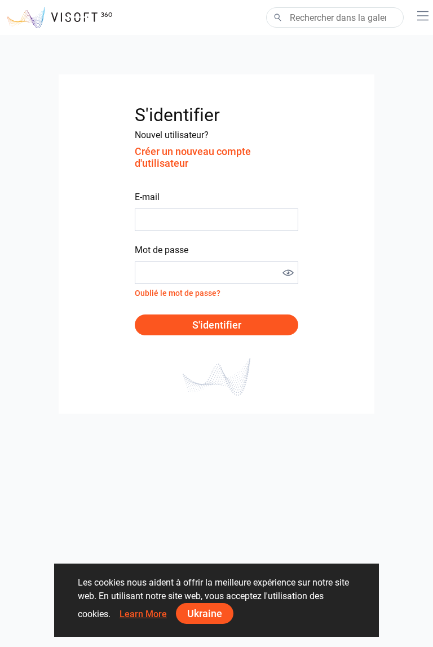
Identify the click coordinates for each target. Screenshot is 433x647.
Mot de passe (161, 250)
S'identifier (216, 325)
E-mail (147, 197)
